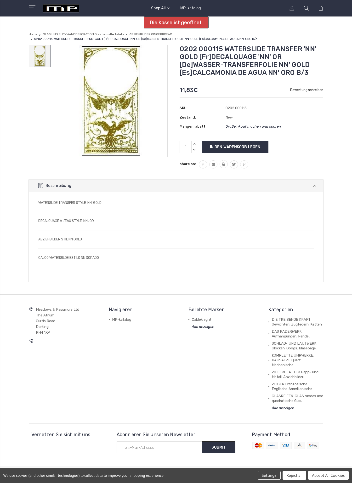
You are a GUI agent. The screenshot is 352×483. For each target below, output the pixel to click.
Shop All (158, 8)
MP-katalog (190, 8)
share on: (188, 164)
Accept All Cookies (328, 475)
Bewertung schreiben (306, 90)
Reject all (294, 475)
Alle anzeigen (203, 327)
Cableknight (201, 319)
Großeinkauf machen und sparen (253, 126)
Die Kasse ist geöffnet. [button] (176, 22)
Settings (269, 475)
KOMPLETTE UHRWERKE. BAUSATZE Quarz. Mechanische (293, 360)
